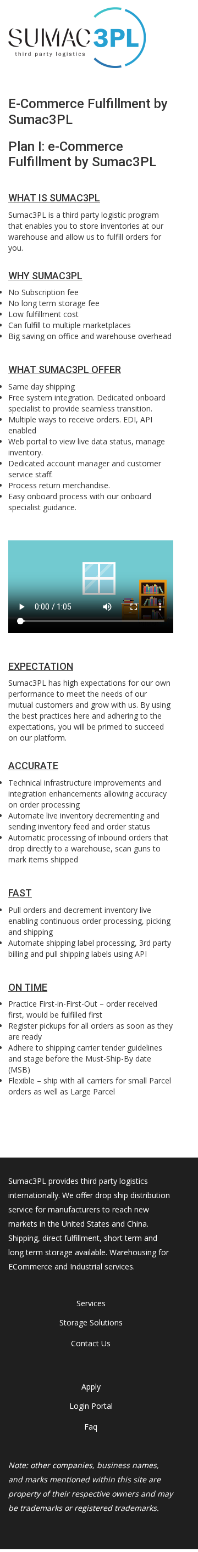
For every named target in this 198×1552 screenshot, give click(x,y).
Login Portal (91, 1406)
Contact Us (91, 1343)
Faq (90, 1426)
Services (91, 1303)
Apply (91, 1386)
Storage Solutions (91, 1322)
